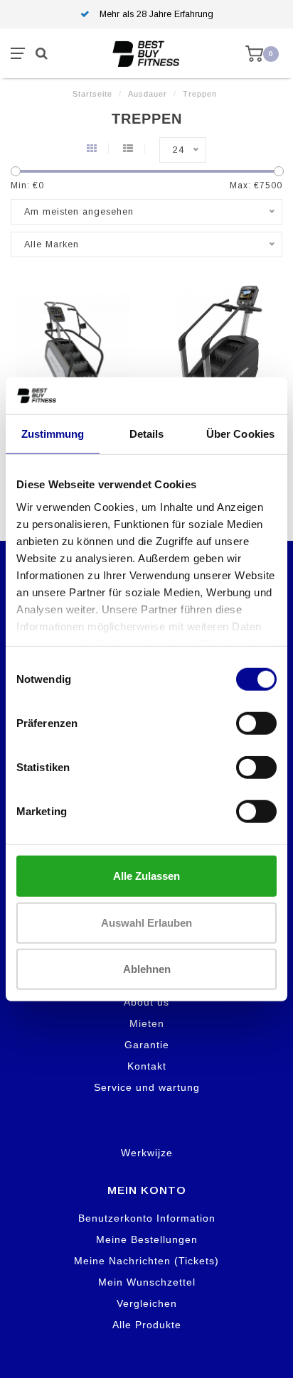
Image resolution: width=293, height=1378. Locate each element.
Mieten (146, 1023)
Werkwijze (147, 1152)
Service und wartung (147, 1087)
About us (146, 1002)
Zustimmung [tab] (53, 434)
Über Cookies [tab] (240, 434)
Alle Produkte (146, 1324)
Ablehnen (147, 969)
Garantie (146, 1044)
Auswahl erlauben (146, 922)
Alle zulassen (146, 876)
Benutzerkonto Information (146, 1218)
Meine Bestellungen (147, 1239)
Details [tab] (146, 434)
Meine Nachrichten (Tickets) (146, 1260)
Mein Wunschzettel (147, 1282)
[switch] (256, 723)
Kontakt (146, 1066)
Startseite (92, 94)
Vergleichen (147, 1303)
